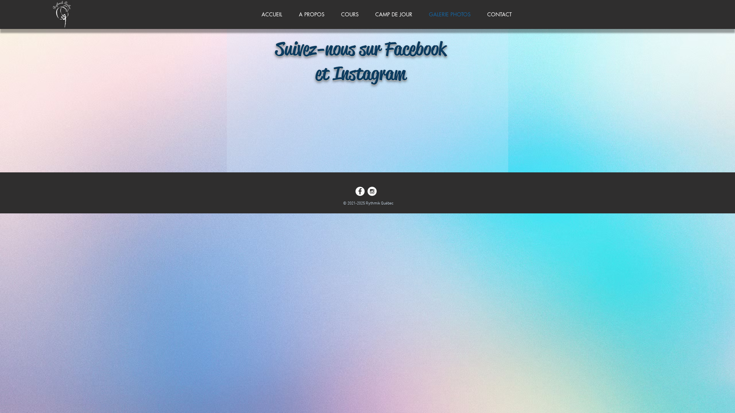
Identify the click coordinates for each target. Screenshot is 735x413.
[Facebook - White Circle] (360, 191)
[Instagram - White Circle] (372, 191)
